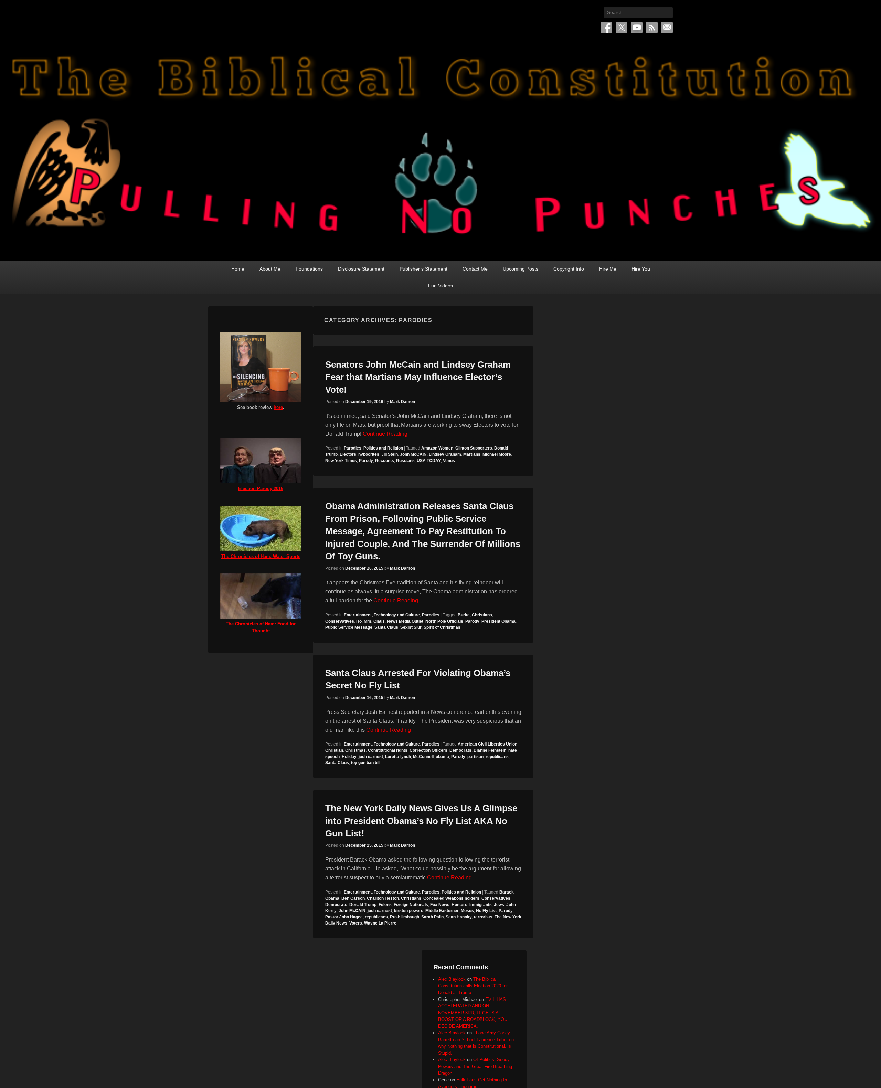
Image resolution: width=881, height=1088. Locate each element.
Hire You (640, 269)
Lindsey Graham (445, 454)
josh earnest (371, 756)
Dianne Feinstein (490, 750)
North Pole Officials (444, 621)
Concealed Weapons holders (451, 898)
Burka (464, 615)
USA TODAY (429, 460)
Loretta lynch (398, 756)
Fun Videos (440, 285)
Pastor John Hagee (344, 917)
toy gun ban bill (365, 762)
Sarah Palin (432, 917)
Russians (405, 460)
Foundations (309, 269)
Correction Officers (428, 750)
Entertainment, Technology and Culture (382, 615)
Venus (449, 460)
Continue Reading (385, 434)
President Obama (498, 621)
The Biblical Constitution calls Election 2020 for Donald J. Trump (473, 985)
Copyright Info (568, 269)
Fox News (439, 904)
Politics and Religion (383, 448)
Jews (499, 904)
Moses (467, 910)
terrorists (483, 917)
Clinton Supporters (473, 448)
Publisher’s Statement (423, 269)
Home (237, 269)
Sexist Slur (411, 627)
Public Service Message (348, 627)
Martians (471, 454)
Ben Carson (353, 898)
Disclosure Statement (361, 269)
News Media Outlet (405, 621)
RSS (652, 27)
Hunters (459, 904)
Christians (482, 615)
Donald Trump (362, 904)
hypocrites (368, 454)
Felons (385, 904)
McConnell (423, 756)
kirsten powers (408, 910)
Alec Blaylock (452, 979)
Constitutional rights (387, 750)
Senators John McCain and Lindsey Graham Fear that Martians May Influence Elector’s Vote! (418, 377)
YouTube (637, 27)
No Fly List (486, 910)
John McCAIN (413, 454)
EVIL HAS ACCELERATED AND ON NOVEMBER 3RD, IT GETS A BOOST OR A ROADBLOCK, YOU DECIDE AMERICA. (472, 1013)
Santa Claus (386, 627)
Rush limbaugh (404, 917)
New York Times (341, 460)
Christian (334, 750)
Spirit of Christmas (442, 627)
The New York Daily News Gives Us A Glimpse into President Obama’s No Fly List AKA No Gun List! (421, 820)
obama (442, 756)
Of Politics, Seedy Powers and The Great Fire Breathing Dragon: (475, 1066)
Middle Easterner (442, 910)
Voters (355, 923)
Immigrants (480, 904)
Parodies (352, 448)
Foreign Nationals (411, 904)
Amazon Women (437, 448)
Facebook (606, 27)
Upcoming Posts (520, 269)
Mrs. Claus (374, 621)
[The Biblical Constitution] (440, 150)
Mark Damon (402, 401)
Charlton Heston (383, 898)
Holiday (349, 756)
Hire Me (607, 269)
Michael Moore (496, 454)
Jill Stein (389, 454)
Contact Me (475, 269)
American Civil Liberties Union (487, 744)
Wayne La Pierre (380, 923)
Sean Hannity (459, 917)
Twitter (621, 27)
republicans (497, 756)
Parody (366, 460)
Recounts (384, 460)
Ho (359, 621)
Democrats (460, 750)
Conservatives (339, 621)
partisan (475, 756)
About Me (269, 269)
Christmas (355, 750)
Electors (348, 454)
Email (667, 27)
